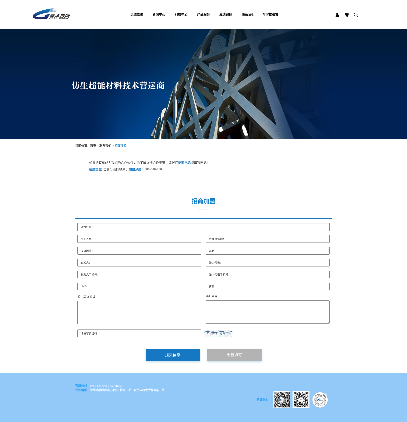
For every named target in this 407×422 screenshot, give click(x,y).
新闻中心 (159, 14)
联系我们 (248, 14)
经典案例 (225, 14)
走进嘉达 (136, 14)
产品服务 (203, 14)
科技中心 (181, 14)
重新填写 (234, 355)
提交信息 (172, 355)
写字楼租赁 (270, 14)
